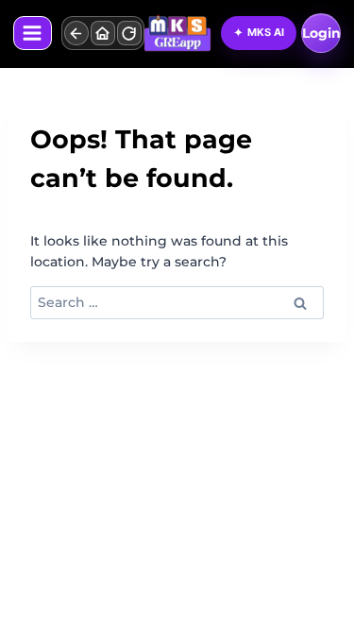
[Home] (103, 33)
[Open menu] (32, 32)
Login (321, 33)
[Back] (76, 33)
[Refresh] (129, 33)
